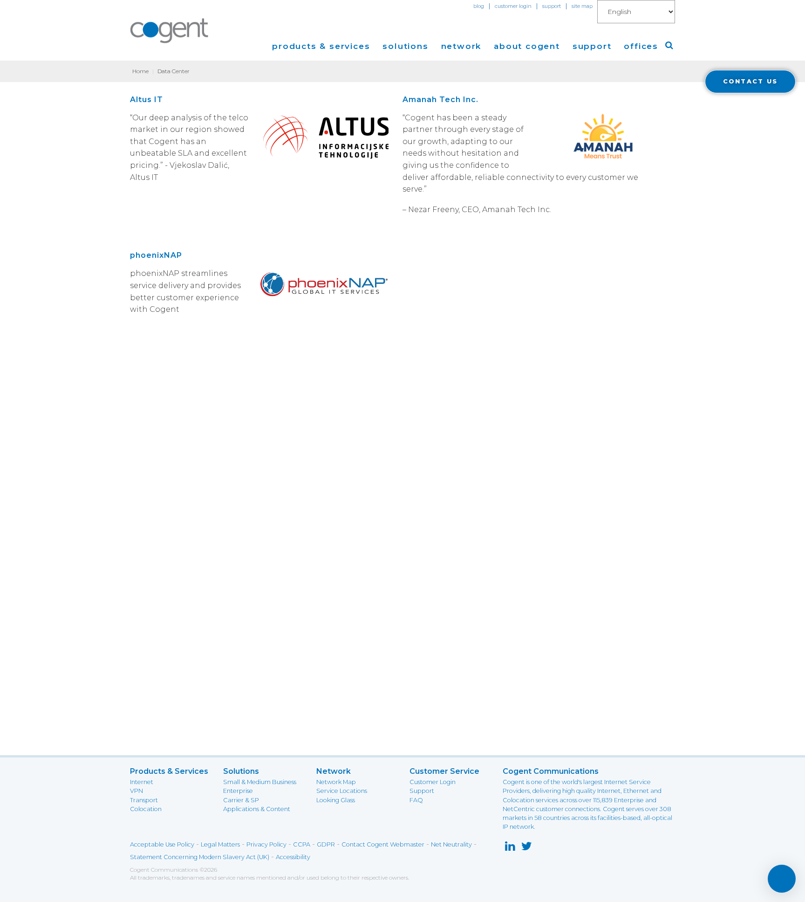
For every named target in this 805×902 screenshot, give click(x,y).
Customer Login (432, 781)
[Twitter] (526, 848)
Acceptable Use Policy (162, 844)
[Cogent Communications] (169, 31)
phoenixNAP (156, 255)
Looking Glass (335, 800)
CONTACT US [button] (750, 81)
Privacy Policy (266, 844)
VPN (136, 790)
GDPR (326, 844)
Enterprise (238, 790)
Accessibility (293, 857)
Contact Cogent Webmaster (382, 844)
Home (140, 71)
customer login (513, 6)
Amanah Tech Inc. (440, 99)
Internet (141, 781)
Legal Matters (220, 844)
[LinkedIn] (510, 848)
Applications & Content (256, 809)
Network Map (336, 781)
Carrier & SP (241, 800)
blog (478, 6)
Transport (144, 800)
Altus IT (146, 99)
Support (421, 790)
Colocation (146, 809)
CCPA (301, 844)
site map (582, 6)
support (551, 6)
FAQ (416, 800)
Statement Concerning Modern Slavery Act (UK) (199, 857)
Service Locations (341, 790)
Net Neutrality (451, 844)
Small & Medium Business (259, 781)
